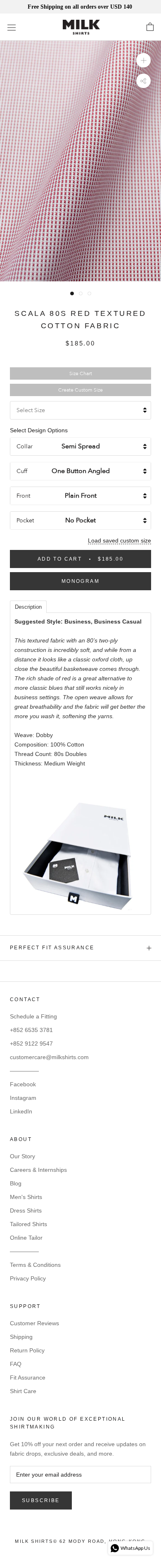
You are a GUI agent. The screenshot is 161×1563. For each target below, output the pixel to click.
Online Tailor (26, 1237)
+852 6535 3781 (31, 1030)
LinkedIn (21, 1111)
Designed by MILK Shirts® (80, 1543)
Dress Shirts (26, 1210)
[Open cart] (150, 27)
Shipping (21, 1336)
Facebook (23, 1084)
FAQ (15, 1364)
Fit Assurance (27, 1377)
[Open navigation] (11, 27)
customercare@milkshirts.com (49, 1057)
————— (24, 1070)
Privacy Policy (28, 1278)
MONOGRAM (80, 581)
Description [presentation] (28, 607)
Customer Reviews (34, 1323)
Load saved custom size (119, 540)
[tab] (28, 606)
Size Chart (80, 373)
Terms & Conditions (35, 1265)
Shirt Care (23, 1391)
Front (23, 496)
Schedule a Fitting (33, 1016)
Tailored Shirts (28, 1224)
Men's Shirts (26, 1197)
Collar (25, 446)
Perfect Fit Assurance (52, 948)
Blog (15, 1183)
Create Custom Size (80, 390)
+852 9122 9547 (31, 1043)
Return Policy (27, 1350)
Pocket (25, 520)
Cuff (22, 471)
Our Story (22, 1156)
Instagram (23, 1098)
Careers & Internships (38, 1169)
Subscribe (41, 1500)
